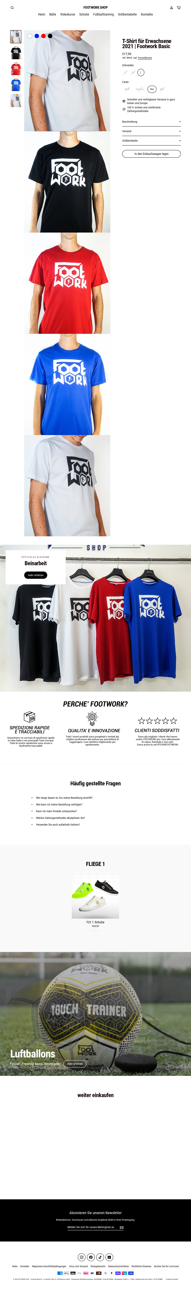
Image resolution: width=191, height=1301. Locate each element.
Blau (162, 89)
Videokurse (67, 14)
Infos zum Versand (78, 1266)
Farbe (125, 82)
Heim (41, 14)
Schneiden (128, 65)
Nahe (14, 1266)
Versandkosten (145, 57)
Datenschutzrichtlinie (118, 1266)
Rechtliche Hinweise (141, 1266)
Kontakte (147, 14)
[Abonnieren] (121, 1227)
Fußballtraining (103, 14)
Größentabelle (127, 14)
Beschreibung (129, 121)
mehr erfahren (35, 575)
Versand (126, 131)
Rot (152, 89)
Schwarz (140, 89)
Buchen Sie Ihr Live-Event (166, 1266)
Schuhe (84, 14)
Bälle (52, 14)
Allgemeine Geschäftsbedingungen (49, 1266)
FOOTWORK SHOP (95, 7)
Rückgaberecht (98, 1266)
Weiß (127, 89)
